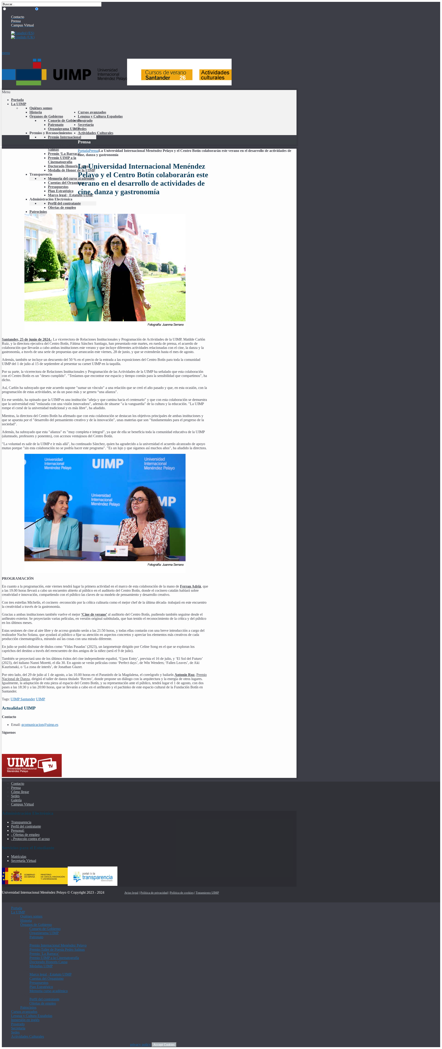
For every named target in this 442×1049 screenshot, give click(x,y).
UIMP (40, 699)
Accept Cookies (164, 1044)
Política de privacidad (154, 892)
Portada (83, 151)
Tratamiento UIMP (207, 892)
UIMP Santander (23, 699)
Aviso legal (131, 892)
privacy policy (140, 1044)
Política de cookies (182, 892)
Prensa (94, 151)
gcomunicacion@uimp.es (39, 725)
